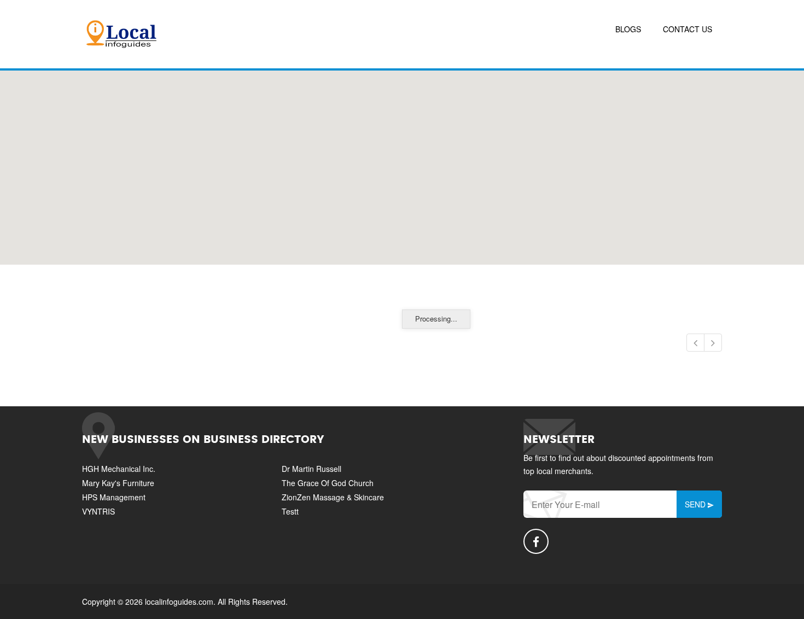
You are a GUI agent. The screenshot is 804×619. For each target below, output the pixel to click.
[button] (402, 161)
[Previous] (695, 343)
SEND (696, 504)
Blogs (628, 29)
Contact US (687, 29)
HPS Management (113, 497)
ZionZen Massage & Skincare (333, 497)
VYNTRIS (98, 511)
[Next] (713, 343)
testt (290, 511)
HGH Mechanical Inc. (118, 468)
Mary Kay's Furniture (118, 482)
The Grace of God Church (328, 482)
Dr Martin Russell (311, 468)
